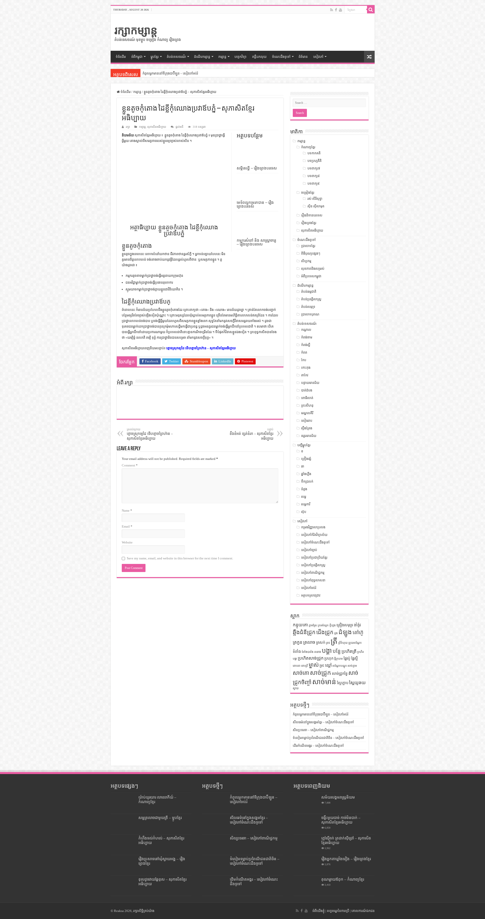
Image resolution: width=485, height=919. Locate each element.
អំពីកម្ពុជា (136, 57)
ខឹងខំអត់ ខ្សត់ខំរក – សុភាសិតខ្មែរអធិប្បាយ (251, 434)
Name (127, 510)
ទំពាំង (297, 652)
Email (127, 526)
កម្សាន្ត (222, 57)
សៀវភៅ (318, 57)
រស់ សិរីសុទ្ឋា (314, 199)
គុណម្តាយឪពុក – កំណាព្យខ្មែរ (342, 879)
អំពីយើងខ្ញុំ (318, 911)
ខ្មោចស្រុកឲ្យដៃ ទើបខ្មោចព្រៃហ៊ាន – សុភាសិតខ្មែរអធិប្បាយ (201, 348)
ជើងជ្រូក (324, 632)
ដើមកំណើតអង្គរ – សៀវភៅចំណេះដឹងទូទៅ (318, 746)
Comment (130, 465)
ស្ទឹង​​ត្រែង (306, 428)
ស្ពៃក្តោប (342, 683)
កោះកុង (305, 367)
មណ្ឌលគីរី (307, 413)
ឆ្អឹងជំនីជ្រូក (304, 632)
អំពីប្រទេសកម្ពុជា (311, 276)
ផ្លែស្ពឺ (354, 658)
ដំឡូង (345, 632)
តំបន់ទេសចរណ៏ (176, 57)
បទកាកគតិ (314, 153)
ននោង (317, 652)
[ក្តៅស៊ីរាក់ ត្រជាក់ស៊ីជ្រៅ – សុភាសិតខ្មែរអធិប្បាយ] (306, 844)
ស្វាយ (296, 688)
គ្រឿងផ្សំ (306, 459)
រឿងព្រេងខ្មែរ (308, 223)
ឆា (302, 466)
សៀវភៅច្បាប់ (309, 550)
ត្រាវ (328, 642)
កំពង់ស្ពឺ (305, 345)
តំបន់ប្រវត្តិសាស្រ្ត (311, 299)
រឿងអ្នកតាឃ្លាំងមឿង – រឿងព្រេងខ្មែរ (346, 859)
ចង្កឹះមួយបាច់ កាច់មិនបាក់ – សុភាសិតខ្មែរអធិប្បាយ (340, 819)
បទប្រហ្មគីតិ (314, 161)
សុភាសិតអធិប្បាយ (156, 126)
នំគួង (304, 489)
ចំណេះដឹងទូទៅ (281, 57)
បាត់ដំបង (306, 390)
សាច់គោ (301, 673)
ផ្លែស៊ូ (347, 658)
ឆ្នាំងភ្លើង (306, 474)
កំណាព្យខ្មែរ (308, 147)
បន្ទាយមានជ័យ (310, 383)
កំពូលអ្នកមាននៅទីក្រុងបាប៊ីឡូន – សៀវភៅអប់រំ (170, 73)
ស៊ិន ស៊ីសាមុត (315, 206)
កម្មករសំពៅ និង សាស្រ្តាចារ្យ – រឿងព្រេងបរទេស (256, 242)
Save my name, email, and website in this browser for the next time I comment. (180, 558)
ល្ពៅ (328, 665)
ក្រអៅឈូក (323, 625)
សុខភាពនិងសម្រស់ (312, 268)
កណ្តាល (306, 330)
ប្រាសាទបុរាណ (310, 314)
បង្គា (327, 650)
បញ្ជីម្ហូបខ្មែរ (303, 445)
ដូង (336, 633)
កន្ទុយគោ (300, 624)
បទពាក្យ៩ (313, 183)
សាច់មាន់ (324, 682)
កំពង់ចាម (306, 337)
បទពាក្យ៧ (313, 168)
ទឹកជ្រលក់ (307, 481)
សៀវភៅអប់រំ (308, 588)
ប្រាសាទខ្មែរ (308, 246)
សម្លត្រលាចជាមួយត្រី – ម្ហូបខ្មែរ (160, 817)
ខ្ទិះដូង (332, 625)
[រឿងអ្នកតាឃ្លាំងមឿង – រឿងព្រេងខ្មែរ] (306, 865)
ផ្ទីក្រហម (338, 658)
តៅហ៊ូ (358, 632)
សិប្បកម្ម (306, 261)
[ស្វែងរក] (371, 9)
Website (127, 542)
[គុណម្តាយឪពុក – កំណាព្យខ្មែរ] (306, 885)
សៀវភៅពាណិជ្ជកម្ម (312, 573)
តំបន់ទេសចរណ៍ (307, 324)
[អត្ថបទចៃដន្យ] (369, 57)
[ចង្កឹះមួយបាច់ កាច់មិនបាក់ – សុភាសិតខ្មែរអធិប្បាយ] (306, 824)
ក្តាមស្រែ (313, 625)
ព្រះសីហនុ (307, 405)
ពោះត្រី (304, 665)
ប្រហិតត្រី (349, 651)
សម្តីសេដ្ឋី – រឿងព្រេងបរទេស (257, 168)
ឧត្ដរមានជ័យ (308, 436)
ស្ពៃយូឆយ (357, 682)
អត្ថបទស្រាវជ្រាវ (310, 595)
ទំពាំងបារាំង (307, 652)
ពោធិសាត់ (307, 398)
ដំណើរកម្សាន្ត (202, 57)
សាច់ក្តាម (352, 665)
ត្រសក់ (320, 642)
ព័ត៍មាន (303, 57)
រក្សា (128, 126)
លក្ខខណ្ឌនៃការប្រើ (338, 911)
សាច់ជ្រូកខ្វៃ (340, 674)
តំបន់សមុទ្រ (308, 307)
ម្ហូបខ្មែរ (155, 57)
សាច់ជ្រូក (320, 672)
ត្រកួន (297, 642)
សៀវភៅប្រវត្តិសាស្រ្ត (313, 565)
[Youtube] (340, 10)
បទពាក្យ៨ (313, 176)
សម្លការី (305, 504)
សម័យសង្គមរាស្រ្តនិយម (338, 797)
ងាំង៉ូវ (357, 625)
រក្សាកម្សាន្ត (135, 30)
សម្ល (303, 497)
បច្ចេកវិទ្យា (240, 57)
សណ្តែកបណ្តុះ (339, 665)
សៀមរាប (306, 421)
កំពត (304, 352)
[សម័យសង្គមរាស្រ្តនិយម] (306, 803)
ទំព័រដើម (121, 57)
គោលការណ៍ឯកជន (363, 911)
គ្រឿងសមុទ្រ (344, 625)
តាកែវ (304, 375)
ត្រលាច (309, 642)
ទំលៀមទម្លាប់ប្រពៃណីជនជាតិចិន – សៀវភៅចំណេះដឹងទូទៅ (328, 738)
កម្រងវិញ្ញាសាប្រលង (313, 527)
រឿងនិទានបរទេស (311, 215)
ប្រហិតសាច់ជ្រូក (311, 658)
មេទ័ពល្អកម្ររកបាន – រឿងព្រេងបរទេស (255, 204)
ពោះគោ (296, 665)
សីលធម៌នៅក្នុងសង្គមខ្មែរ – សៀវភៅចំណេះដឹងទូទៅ (323, 722)
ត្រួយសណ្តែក (355, 642)
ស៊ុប (303, 512)
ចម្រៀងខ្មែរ (307, 192)
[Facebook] (335, 10)
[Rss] (331, 10)
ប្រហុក (328, 658)
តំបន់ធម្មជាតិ (308, 291)
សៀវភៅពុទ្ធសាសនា (313, 580)
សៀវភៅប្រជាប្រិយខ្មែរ (314, 557)
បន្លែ (337, 651)
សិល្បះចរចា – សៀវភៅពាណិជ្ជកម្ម (313, 730)
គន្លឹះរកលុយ (259, 57)
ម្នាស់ (314, 665)
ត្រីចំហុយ (343, 642)
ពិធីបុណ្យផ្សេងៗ (310, 253)
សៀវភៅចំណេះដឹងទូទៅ (315, 542)
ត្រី (334, 641)
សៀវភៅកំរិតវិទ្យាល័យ (314, 535)
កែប (303, 360)
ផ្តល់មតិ (179, 126)
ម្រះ (322, 665)
